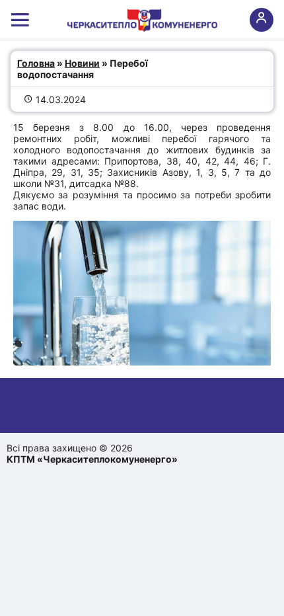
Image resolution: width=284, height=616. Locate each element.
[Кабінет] (261, 20)
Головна (36, 63)
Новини (82, 63)
